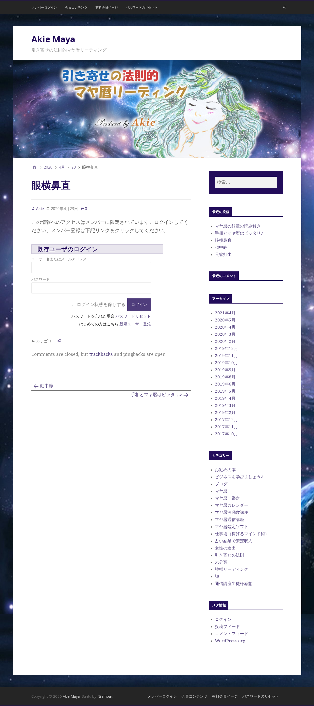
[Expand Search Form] (284, 7)
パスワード (40, 279)
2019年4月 (225, 398)
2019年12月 (226, 348)
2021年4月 (225, 312)
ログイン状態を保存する (101, 304)
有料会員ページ (106, 7)
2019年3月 (225, 405)
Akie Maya (53, 39)
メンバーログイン (44, 7)
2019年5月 (225, 391)
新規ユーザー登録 (135, 324)
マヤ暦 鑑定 (227, 498)
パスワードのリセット (142, 7)
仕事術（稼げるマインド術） (242, 533)
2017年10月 (226, 433)
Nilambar (104, 696)
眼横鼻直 (223, 240)
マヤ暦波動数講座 (231, 512)
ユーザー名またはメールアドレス (59, 258)
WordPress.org (230, 640)
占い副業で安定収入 (233, 540)
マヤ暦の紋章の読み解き (238, 226)
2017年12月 (226, 419)
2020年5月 (225, 320)
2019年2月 (225, 412)
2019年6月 (225, 384)
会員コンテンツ (76, 7)
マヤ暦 (221, 491)
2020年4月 (225, 327)
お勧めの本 (225, 469)
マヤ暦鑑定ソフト (231, 526)
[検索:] (246, 182)
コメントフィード (231, 633)
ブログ (221, 483)
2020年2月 (225, 341)
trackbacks (101, 354)
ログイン (223, 619)
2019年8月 (225, 376)
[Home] (34, 167)
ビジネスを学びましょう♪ (239, 476)
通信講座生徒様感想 (233, 583)
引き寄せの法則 (229, 555)
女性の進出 (225, 548)
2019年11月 (226, 355)
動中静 (46, 385)
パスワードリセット (133, 316)
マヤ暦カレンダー (231, 505)
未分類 (221, 562)
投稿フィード (227, 626)
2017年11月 (226, 426)
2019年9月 (225, 369)
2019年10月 (226, 362)
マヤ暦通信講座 (229, 519)
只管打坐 (223, 254)
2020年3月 (225, 334)
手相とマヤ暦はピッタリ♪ (156, 394)
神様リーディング (231, 569)
